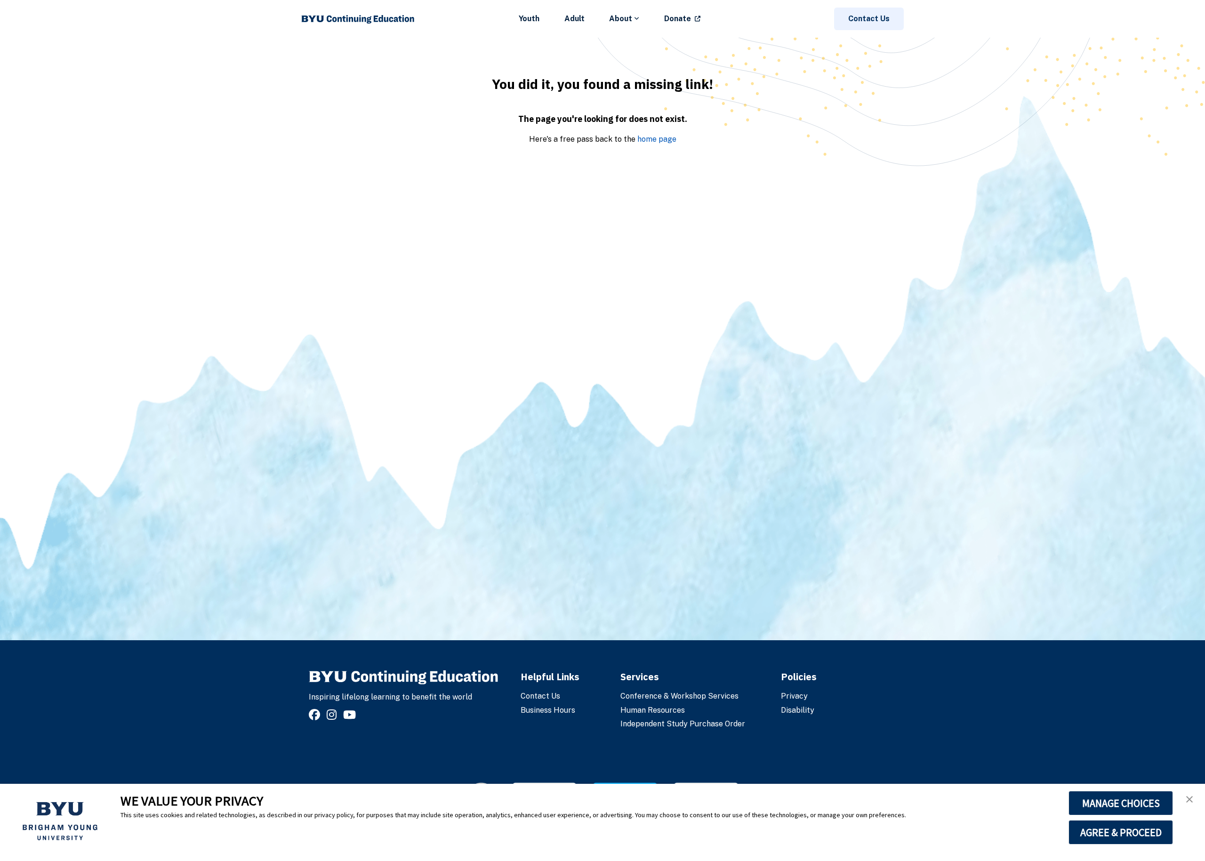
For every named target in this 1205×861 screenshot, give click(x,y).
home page (656, 139)
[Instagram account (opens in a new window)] (333, 714)
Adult (574, 18)
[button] (1189, 799)
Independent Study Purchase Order (682, 723)
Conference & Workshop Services (679, 696)
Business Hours (548, 710)
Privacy (794, 696)
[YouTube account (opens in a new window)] (351, 714)
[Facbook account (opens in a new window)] (316, 714)
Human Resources (652, 710)
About (620, 18)
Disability (797, 710)
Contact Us (869, 18)
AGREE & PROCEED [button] (1121, 832)
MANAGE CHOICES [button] (1121, 803)
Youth (529, 18)
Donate (677, 18)
